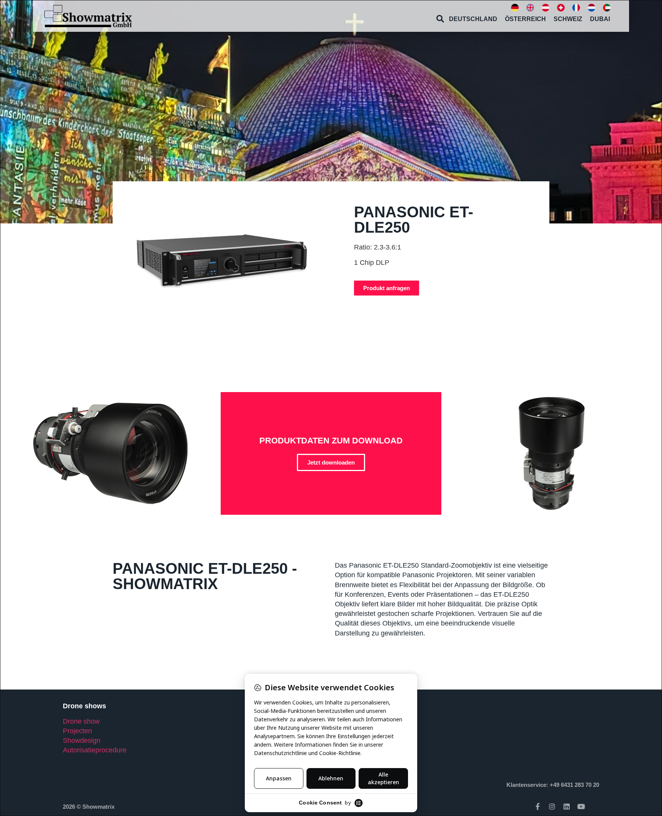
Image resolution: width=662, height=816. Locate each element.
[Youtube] (581, 806)
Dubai (600, 19)
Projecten (77, 731)
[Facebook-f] (537, 806)
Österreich (525, 19)
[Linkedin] (566, 806)
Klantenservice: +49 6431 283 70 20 (552, 785)
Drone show (81, 721)
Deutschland (473, 19)
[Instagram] (552, 806)
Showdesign (81, 740)
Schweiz (568, 19)
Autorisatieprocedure (94, 750)
